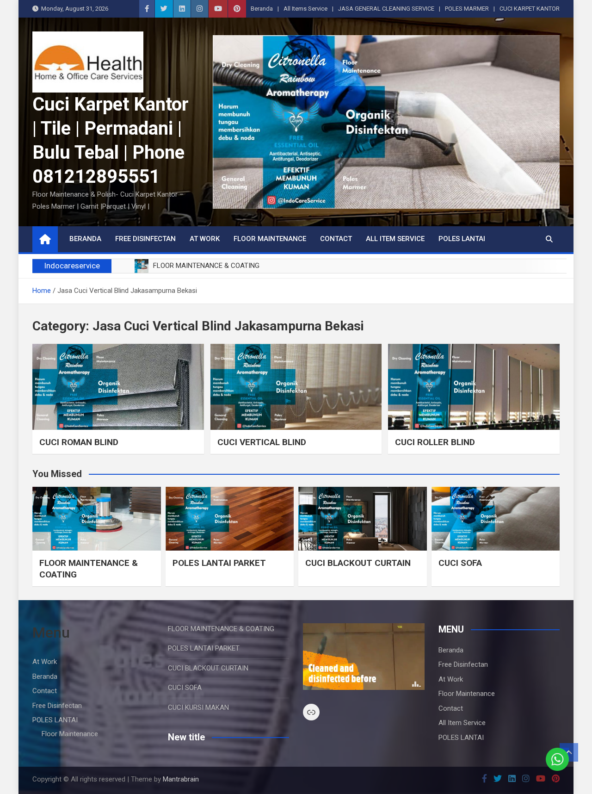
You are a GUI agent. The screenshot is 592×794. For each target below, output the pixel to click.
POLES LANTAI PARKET (219, 563)
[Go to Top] (569, 752)
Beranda (262, 8)
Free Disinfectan (145, 239)
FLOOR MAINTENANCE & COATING (221, 629)
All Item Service (395, 239)
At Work (205, 239)
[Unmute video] (364, 656)
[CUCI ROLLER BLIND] (474, 386)
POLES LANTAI (461, 239)
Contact (336, 239)
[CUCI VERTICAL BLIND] (296, 386)
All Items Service (305, 8)
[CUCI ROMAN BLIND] (118, 386)
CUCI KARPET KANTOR (530, 8)
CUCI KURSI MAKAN (198, 707)
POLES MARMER (467, 8)
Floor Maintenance (270, 239)
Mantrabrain (181, 779)
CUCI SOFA (460, 563)
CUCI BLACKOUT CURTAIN (358, 563)
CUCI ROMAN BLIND (78, 442)
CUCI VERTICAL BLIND (261, 442)
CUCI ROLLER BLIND (435, 442)
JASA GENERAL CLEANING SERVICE (386, 8)
